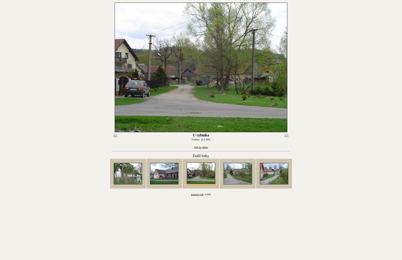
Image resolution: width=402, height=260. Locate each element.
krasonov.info (197, 194)
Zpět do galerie (201, 147)
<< (115, 135)
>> (286, 135)
